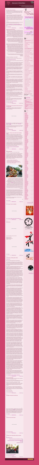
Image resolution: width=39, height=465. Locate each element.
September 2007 (26, 131)
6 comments (20, 130)
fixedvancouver (27, 75)
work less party (27, 83)
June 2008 (26, 137)
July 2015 (26, 188)
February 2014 (26, 177)
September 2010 (26, 153)
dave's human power (27, 56)
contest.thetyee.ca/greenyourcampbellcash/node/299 (12, 146)
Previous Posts (28, 97)
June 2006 (26, 121)
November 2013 (26, 176)
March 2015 (26, 185)
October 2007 (26, 132)
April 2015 (26, 186)
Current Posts (26, 199)
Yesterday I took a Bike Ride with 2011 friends (13, 435)
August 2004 (26, 112)
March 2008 (26, 135)
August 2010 (26, 152)
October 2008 (26, 140)
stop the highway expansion (28, 52)
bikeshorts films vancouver (28, 70)
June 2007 (26, 129)
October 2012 (26, 167)
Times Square (19, 123)
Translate (32, 34)
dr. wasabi (11, 218)
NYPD (9, 107)
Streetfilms (14, 409)
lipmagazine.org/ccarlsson (20, 442)
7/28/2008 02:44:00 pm (14, 130)
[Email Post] (22, 130)
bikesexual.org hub (27, 84)
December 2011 (26, 163)
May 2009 (26, 144)
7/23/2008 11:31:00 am (14, 201)
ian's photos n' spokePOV (28, 78)
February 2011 (26, 156)
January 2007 (26, 126)
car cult (9, 218)
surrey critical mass (27, 51)
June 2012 (26, 165)
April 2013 (26, 171)
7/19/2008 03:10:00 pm (14, 219)
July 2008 (26, 138)
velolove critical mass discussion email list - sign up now (29, 41)
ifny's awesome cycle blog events (29, 65)
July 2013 (26, 173)
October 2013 (26, 175)
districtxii (26, 88)
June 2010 (26, 151)
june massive (9, 455)
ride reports (12, 455)
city (12, 391)
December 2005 (26, 117)
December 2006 (26, 125)
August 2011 (26, 160)
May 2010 (26, 150)
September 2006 (26, 123)
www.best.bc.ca (11, 24)
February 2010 (26, 148)
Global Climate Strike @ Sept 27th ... (29, 99)
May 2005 (26, 113)
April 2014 (26, 178)
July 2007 (26, 130)
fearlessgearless (27, 74)
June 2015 (26, 187)
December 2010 (26, 155)
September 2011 (26, 161)
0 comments (20, 219)
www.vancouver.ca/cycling (17, 24)
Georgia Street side (29, 28)
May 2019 (26, 196)
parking (16, 218)
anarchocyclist (27, 69)
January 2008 (26, 134)
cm (8, 200)
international (9, 129)
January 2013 (26, 169)
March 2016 (26, 192)
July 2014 (26, 180)
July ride (26, 100)
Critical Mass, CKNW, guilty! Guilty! (12, 257)
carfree (11, 391)
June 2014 (26, 179)
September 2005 (26, 115)
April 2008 (26, 136)
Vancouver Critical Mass (18, 3)
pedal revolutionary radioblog (29, 60)
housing (14, 218)
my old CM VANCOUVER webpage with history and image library (29, 48)
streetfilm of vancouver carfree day (12, 395)
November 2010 (26, 154)
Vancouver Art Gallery (29, 27)
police (12, 129)
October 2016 (26, 194)
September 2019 (26, 198)
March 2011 (26, 157)
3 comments (20, 201)
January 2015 (26, 184)
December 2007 (26, 133)
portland (18, 218)
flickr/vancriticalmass (13, 454)
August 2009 (26, 146)
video (20, 218)
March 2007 (26, 127)
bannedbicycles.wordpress (28, 79)
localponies (26, 89)
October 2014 (26, 182)
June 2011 (26, 159)
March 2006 (26, 119)
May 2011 (26, 158)
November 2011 (26, 162)
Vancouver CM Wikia (27, 44)
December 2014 (26, 183)
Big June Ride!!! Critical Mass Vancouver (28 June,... (28, 101)
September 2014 (26, 181)
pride (9, 200)
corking (12, 182)
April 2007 (26, 128)
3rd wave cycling (27, 55)
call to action (27, 61)
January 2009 (26, 142)
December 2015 (26, 190)
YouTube (10, 124)
